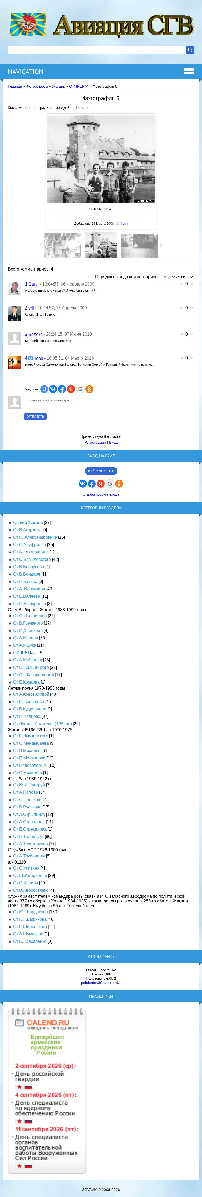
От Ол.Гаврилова (30, 616)
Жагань (58, 86)
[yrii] (14, 313)
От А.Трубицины (29, 856)
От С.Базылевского (32, 559)
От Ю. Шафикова (30, 919)
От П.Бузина (25, 581)
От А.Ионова (25, 638)
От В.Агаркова (27, 530)
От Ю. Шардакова (30, 912)
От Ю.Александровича (35, 537)
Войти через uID (101, 471)
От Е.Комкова (26, 682)
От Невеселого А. (30, 765)
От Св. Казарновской (33, 675)
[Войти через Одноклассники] (89, 389)
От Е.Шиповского (30, 926)
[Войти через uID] (44, 389)
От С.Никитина (27, 773)
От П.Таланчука (28, 836)
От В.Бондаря (26, 574)
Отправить (35, 416)
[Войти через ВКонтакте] (53, 389)
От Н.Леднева (27, 716)
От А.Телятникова (30, 844)
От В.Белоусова (28, 567)
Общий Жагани (28, 522)
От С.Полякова (28, 799)
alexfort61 (112, 982)
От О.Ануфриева (29, 544)
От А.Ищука (24, 645)
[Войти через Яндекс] (71, 389)
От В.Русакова (27, 807)
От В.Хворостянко (30, 890)
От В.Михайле (27, 750)
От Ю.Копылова (28, 701)
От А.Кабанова (27, 660)
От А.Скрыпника (29, 814)
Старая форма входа (101, 494)
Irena (124, 223)
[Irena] (14, 362)
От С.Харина (25, 883)
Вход (113, 442)
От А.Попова (25, 792)
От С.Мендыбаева (31, 743)
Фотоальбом (37, 86)
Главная (15, 86)
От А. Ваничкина (29, 589)
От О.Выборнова (29, 603)
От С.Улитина (26, 868)
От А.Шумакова (28, 934)
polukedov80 (91, 982)
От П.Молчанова (29, 758)
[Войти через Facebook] (62, 389)
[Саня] (14, 288)
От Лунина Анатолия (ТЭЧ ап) (42, 724)
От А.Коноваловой (31, 694)
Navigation (25, 71)
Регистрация (95, 442)
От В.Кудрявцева (29, 709)
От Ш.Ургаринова (30, 875)
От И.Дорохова (28, 630)
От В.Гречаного (28, 623)
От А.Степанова (29, 822)
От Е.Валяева (26, 596)
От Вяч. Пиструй (29, 785)
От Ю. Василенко (30, 941)
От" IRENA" (78, 86)
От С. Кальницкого (31, 667)
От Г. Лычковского (30, 736)
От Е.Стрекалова (30, 829)
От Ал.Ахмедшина (31, 552)
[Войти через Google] (80, 389)
